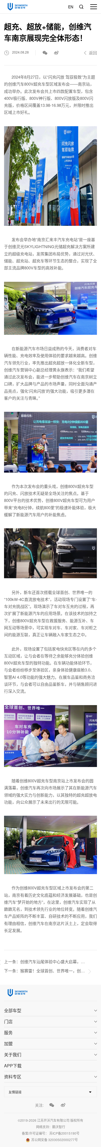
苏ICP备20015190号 (64, 1133)
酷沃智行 (58, 1126)
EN (70, 6)
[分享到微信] (45, 53)
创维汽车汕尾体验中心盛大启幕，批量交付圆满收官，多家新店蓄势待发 (52, 961)
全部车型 (12, 1010)
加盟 (8, 1043)
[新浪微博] (63, 1105)
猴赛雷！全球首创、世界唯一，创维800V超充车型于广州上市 (52, 970)
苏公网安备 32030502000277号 (54, 1139)
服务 (8, 1032)
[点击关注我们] (51, 1105)
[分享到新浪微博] (56, 53)
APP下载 (13, 1065)
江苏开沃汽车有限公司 (53, 1120)
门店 (8, 1021)
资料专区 (12, 1077)
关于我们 (12, 1054)
